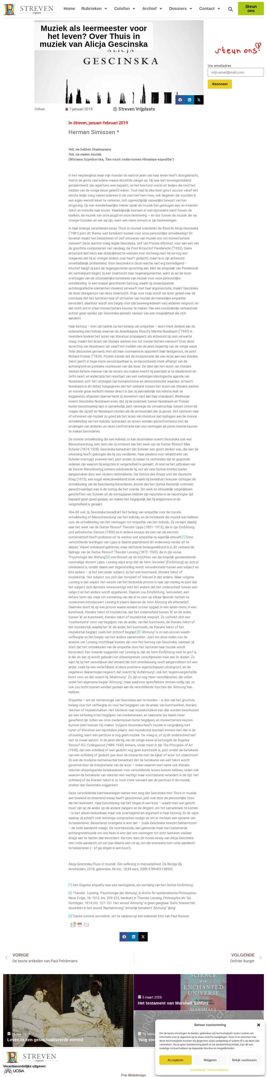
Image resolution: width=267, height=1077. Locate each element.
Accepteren (175, 1060)
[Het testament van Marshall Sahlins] (199, 992)
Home (69, 8)
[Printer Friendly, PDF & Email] (79, 925)
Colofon (122, 8)
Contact (207, 8)
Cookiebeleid (197, 1069)
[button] (259, 1025)
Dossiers (178, 8)
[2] (108, 557)
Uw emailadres (219, 65)
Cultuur (39, 109)
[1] (183, 537)
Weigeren (210, 1060)
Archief (149, 8)
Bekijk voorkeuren (244, 1060)
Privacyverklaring (218, 1069)
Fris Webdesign (133, 1075)
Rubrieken (91, 8)
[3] (138, 632)
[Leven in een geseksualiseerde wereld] (68, 1010)
